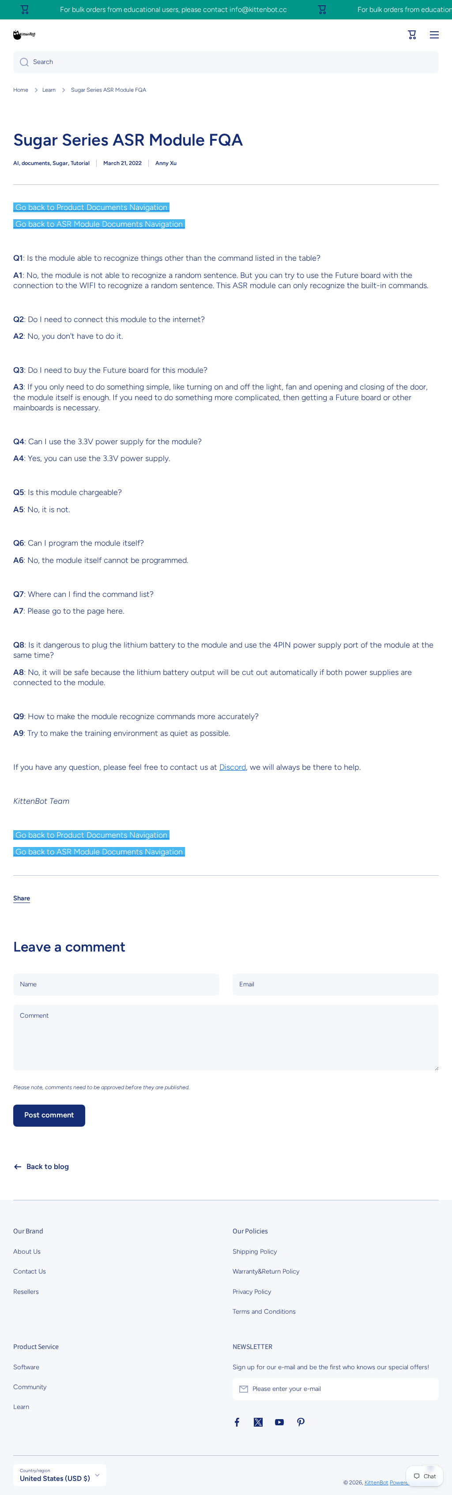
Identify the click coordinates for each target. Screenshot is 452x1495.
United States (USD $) (55, 1478)
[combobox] (226, 62)
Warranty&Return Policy (266, 1271)
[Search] (21, 62)
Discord (232, 767)
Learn (49, 89)
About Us (27, 1251)
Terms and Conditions (264, 1311)
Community (29, 1387)
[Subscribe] (428, 1389)
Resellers (26, 1292)
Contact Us (29, 1271)
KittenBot (376, 1482)
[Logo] (24, 35)
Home (20, 89)
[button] (412, 34)
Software (26, 1367)
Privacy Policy (252, 1292)
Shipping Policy (255, 1251)
